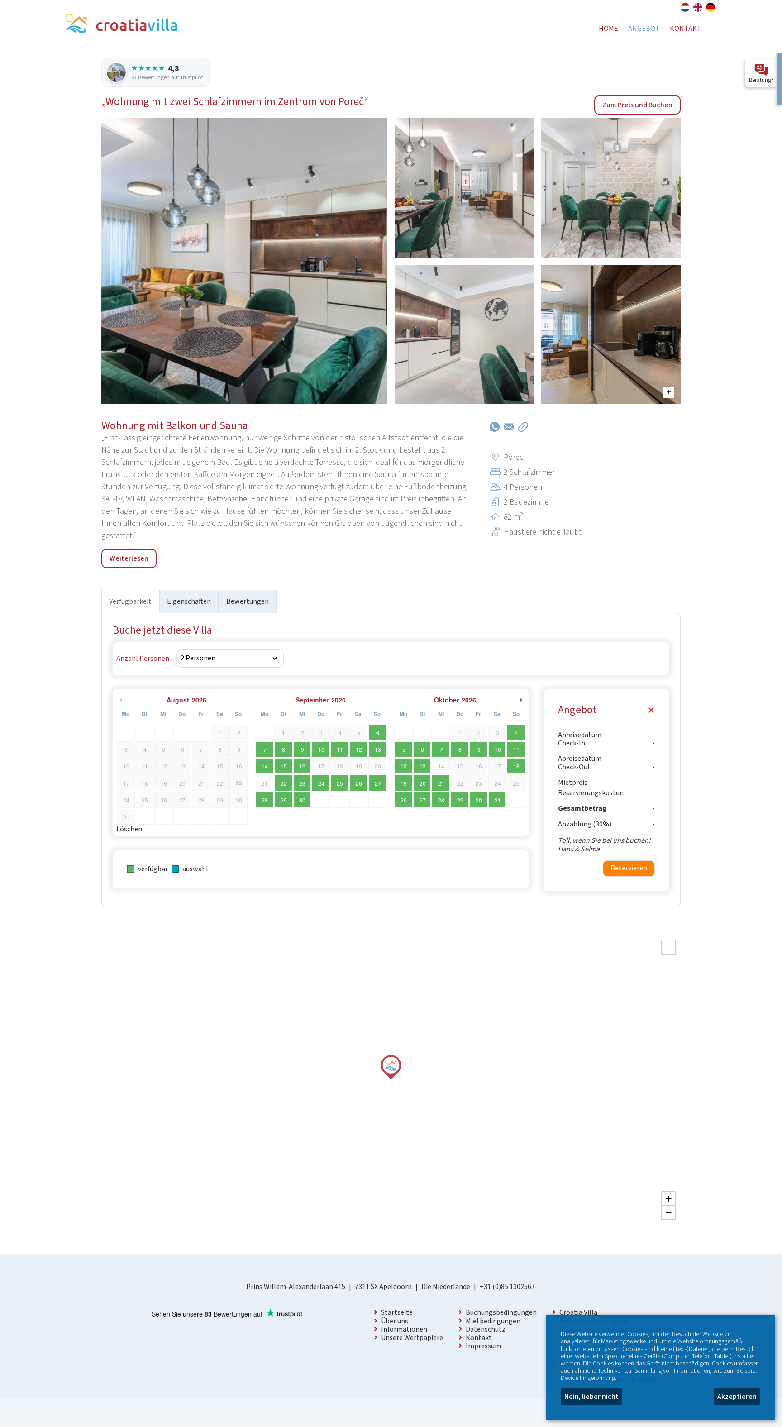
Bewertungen (247, 601)
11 (340, 749)
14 (265, 766)
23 (302, 783)
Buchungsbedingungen (501, 1312)
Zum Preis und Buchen (637, 105)
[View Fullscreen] (668, 947)
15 (284, 766)
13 (378, 749)
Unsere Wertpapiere (412, 1338)
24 (321, 783)
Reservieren (628, 868)
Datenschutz (485, 1329)
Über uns (394, 1321)
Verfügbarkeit (130, 601)
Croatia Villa (578, 1312)
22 (284, 783)
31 (498, 800)
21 (441, 783)
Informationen (404, 1329)
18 (516, 766)
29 (284, 800)
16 (302, 766)
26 (359, 783)
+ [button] (669, 1198)
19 (404, 783)
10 (321, 749)
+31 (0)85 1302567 (507, 1287)
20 (423, 783)
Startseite (397, 1312)
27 (378, 783)
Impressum (483, 1346)
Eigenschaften (189, 601)
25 (340, 783)
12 (359, 749)
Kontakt (479, 1338)
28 (265, 800)
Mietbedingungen (493, 1321)
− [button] (669, 1212)
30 (302, 800)
